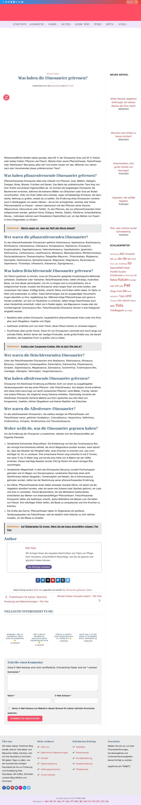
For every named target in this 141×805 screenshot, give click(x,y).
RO (76, 801)
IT (63, 801)
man (112, 286)
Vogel (122, 24)
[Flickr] (16, 2)
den (115, 259)
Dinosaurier (71, 590)
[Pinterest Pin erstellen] (53, 580)
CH (85, 801)
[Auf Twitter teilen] (43, 580)
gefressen (81, 590)
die (64, 590)
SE (81, 801)
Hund (127, 267)
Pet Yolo (69, 86)
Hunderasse (116, 275)
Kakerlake (80, 747)
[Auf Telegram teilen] (68, 580)
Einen (112, 264)
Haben (89, 590)
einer (116, 264)
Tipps (122, 296)
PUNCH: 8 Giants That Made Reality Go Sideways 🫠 (63, 636)
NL (59, 801)
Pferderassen (82, 769)
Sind (129, 291)
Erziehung (123, 264)
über (130, 310)
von (119, 300)
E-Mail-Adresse (63, 695)
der (120, 258)
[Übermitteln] (136, 2)
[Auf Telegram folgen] (22, 2)
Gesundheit (116, 267)
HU (107, 801)
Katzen (65, 24)
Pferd (97, 24)
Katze (113, 279)
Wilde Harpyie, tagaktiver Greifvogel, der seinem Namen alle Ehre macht (123, 102)
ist (135, 275)
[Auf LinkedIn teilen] (58, 580)
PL (55, 801)
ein (129, 258)
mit (117, 285)
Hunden (122, 271)
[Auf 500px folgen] (19, 2)
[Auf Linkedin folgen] (14, 2)
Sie (125, 291)
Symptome (114, 296)
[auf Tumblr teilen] (63, 580)
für (130, 263)
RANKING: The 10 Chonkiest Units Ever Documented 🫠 (15, 637)
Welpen (133, 301)
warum (126, 300)
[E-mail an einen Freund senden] (48, 580)
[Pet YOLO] (70, 12)
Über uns (45, 747)
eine (133, 259)
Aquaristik (37, 24)
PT (72, 801)
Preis (119, 291)
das (111, 259)
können (132, 280)
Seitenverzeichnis (49, 763)
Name (11, 695)
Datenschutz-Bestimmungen (54, 752)
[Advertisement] (70, 48)
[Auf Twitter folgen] (6, 2)
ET (98, 801)
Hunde (52, 24)
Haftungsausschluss (50, 769)
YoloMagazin (117, 310)
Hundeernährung (84, 758)
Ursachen (113, 301)
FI (89, 801)
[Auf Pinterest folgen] (11, 2)
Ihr (124, 275)
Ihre (127, 275)
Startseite (20, 24)
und (128, 296)
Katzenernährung (84, 763)
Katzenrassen (82, 752)
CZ (102, 801)
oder (121, 286)
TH (93, 801)
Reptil (109, 24)
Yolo (119, 305)
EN (46, 801)
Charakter (130, 254)
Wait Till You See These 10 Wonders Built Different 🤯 (88, 636)
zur (126, 310)
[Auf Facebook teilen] (38, 580)
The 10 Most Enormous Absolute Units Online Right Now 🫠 (39, 638)
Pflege (113, 291)
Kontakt (44, 758)
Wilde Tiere (53, 74)
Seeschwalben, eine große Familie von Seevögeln (123, 167)
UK (67, 801)
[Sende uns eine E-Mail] (9, 2)
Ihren (132, 275)
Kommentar (14, 672)
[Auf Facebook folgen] (3, 2)
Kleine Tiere (82, 24)
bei (122, 253)
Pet (127, 285)
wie (112, 305)
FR (51, 801)
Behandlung (114, 254)
